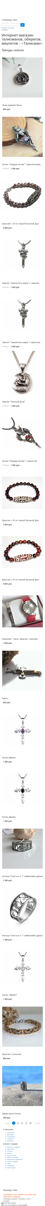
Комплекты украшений (15, 1159)
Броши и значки (12, 1157)
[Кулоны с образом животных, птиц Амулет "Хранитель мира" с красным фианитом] (22, 315)
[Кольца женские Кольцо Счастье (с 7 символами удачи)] (22, 908)
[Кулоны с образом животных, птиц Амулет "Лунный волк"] (22, 374)
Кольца (9, 1151)
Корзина (6, 1205)
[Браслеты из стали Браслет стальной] (22, 1026)
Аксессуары (11, 1168)
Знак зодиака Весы (12, 104)
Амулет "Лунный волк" (13, 401)
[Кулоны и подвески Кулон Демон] (22, 730)
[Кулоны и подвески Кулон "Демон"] (22, 967)
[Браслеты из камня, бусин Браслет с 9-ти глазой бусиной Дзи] (22, 196)
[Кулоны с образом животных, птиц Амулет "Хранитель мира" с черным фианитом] (22, 255)
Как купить (10, 1132)
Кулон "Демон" (9, 994)
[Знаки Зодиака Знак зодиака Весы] (22, 77)
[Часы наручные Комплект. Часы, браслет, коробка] (22, 611)
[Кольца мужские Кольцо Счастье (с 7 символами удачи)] (22, 848)
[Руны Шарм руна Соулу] (22, 1086)
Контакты (10, 1141)
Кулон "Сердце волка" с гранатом (19, 460)
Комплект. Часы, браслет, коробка (20, 638)
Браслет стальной (11, 1054)
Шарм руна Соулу (11, 1113)
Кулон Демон (9, 757)
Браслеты (10, 1149)
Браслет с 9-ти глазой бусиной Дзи (20, 223)
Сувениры (10, 1165)
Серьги (9, 1153)
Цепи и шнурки (12, 1161)
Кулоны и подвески (13, 1147)
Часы (9, 1163)
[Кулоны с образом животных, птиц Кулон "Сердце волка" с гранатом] (22, 433)
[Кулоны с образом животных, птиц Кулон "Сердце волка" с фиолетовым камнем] (22, 137)
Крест (5, 698)
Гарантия (10, 1139)
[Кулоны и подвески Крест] (22, 671)
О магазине (11, 1137)
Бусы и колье (11, 1155)
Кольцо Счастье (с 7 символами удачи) (22, 876)
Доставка (10, 1135)
